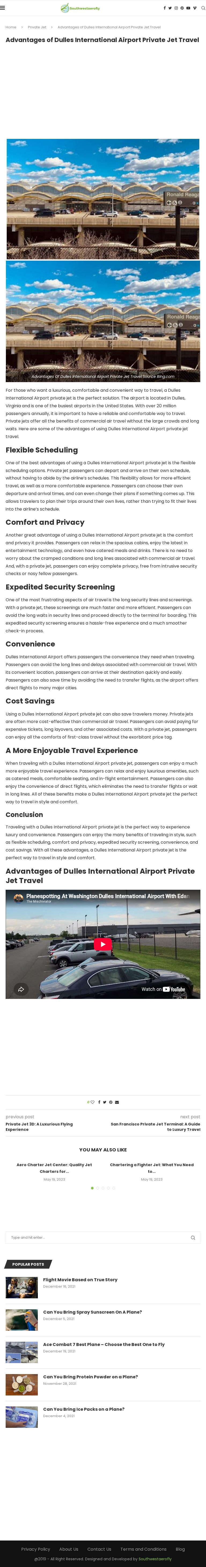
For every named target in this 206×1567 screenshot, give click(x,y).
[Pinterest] (182, 8)
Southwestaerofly (155, 1559)
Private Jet (37, 27)
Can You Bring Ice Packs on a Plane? (83, 1409)
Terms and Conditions (143, 1549)
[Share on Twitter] (104, 1102)
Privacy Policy (35, 1549)
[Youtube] (188, 8)
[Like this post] (92, 1102)
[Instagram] (176, 8)
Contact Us (99, 1549)
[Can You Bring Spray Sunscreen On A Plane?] (22, 1320)
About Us (68, 1549)
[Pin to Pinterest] (110, 1102)
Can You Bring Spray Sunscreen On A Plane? (92, 1312)
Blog (180, 1549)
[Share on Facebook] (99, 1102)
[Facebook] (165, 8)
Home (11, 27)
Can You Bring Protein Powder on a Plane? (90, 1377)
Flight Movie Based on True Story (80, 1280)
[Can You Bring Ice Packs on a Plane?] (22, 1417)
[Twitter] (170, 8)
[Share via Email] (117, 1102)
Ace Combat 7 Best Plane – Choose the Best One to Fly (104, 1345)
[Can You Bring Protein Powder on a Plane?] (22, 1384)
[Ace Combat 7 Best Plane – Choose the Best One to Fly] (22, 1352)
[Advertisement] (103, 88)
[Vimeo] (195, 8)
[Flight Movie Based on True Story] (22, 1287)
